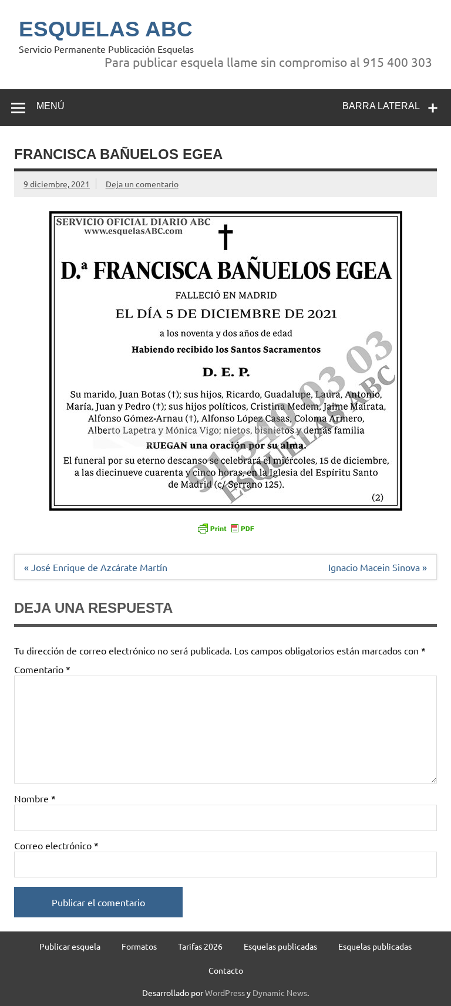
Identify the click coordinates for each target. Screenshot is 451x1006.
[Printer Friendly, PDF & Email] (225, 527)
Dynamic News (280, 992)
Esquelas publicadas (280, 946)
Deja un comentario (142, 183)
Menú (50, 106)
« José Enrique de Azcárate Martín (95, 567)
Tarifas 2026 (200, 946)
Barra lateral (381, 106)
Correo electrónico (56, 845)
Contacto (225, 970)
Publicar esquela (69, 946)
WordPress (225, 992)
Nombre (35, 798)
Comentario (42, 669)
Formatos (139, 946)
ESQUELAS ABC (106, 29)
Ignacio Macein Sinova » (377, 567)
